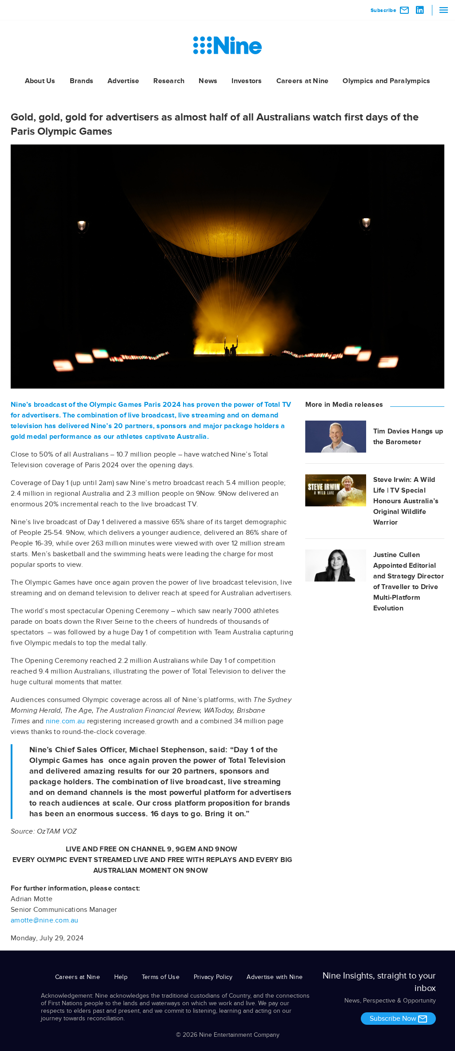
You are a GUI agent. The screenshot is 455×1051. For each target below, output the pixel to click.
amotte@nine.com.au (45, 920)
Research (168, 81)
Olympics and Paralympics (386, 81)
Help (121, 977)
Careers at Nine (302, 81)
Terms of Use (161, 977)
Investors (246, 81)
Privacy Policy (213, 977)
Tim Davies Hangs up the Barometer (408, 436)
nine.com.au (65, 721)
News (208, 81)
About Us (40, 81)
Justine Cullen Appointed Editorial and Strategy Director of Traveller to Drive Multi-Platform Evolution (408, 581)
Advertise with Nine (275, 977)
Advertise (123, 81)
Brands (82, 81)
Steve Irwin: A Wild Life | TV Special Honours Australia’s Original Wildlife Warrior (406, 501)
